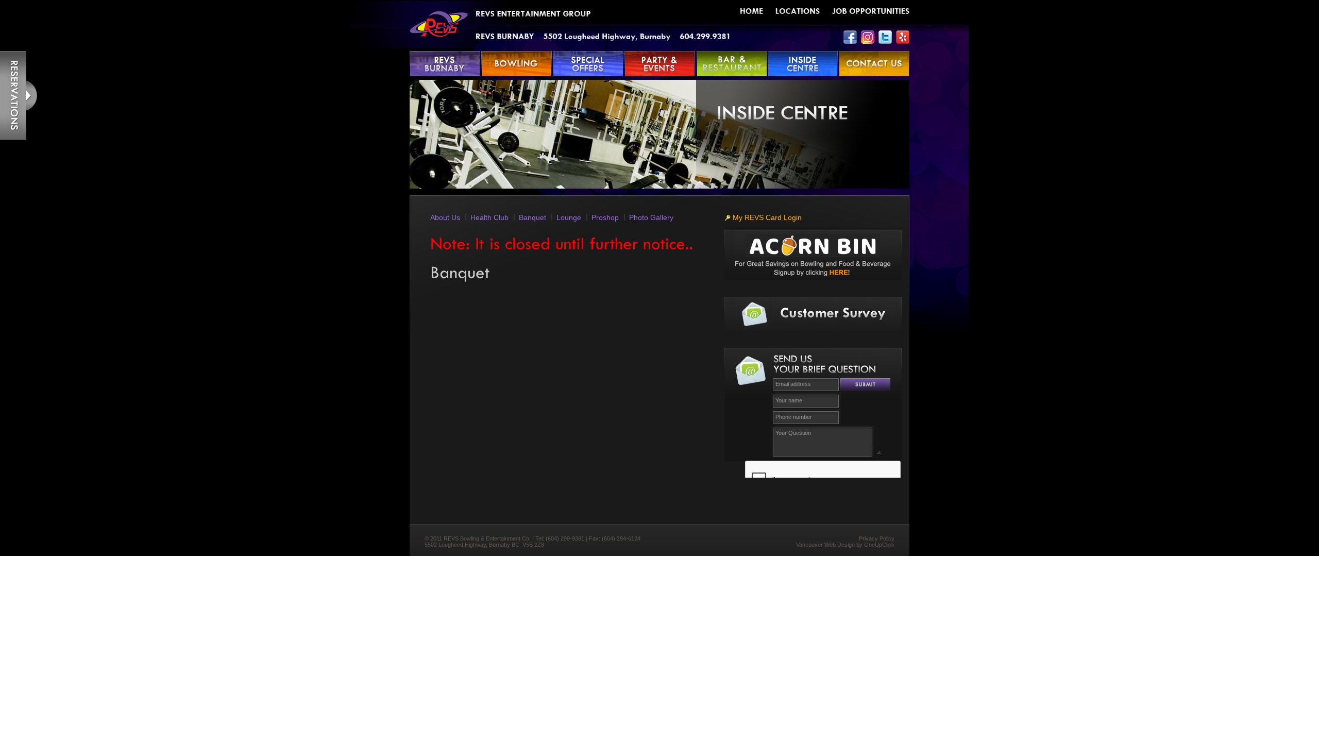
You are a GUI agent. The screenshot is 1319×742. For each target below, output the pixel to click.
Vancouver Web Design (825, 545)
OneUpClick (879, 545)
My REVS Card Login (766, 217)
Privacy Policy (876, 538)
